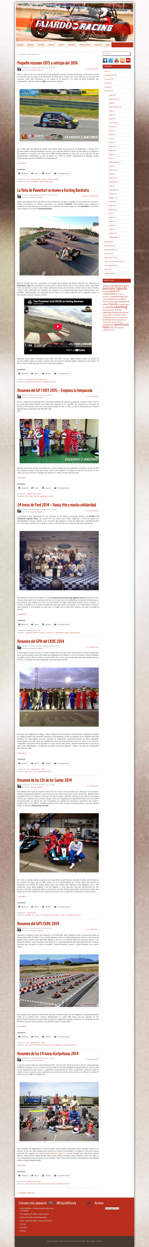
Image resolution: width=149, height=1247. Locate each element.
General (44, 179)
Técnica (51, 45)
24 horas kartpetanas (37, 1184)
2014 (26, 771)
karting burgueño (55, 1045)
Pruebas (107, 254)
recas (30, 496)
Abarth (111, 95)
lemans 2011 (107, 315)
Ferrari (111, 135)
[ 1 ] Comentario (92, 69)
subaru (111, 221)
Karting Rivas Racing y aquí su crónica (56, 1153)
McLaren (112, 178)
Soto (121, 322)
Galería (61, 45)
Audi (110, 111)
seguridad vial (110, 258)
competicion (111, 299)
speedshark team (46, 181)
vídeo (56, 179)
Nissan (111, 194)
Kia (110, 158)
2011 (109, 286)
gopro (127, 304)
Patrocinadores (85, 45)
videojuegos (109, 273)
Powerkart (35, 181)
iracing (107, 83)
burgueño (105, 291)
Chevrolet (112, 123)
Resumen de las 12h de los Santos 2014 (44, 780)
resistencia (50, 632)
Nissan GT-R (114, 317)
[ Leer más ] (21, 163)
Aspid (111, 103)
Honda (111, 150)
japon (104, 307)
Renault (112, 210)
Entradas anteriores (26, 1193)
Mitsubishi (113, 190)
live (112, 315)
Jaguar (111, 154)
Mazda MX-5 (117, 315)
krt (26, 496)
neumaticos (109, 246)
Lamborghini (114, 162)
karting (51, 179)
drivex (123, 299)
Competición (35, 179)
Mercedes (112, 182)
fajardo (113, 304)
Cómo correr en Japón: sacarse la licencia (36, 1221)
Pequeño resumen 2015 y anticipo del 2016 (47, 62)
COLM (104, 299)
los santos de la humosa (41, 915)
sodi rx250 (38, 382)
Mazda (111, 174)
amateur (116, 285)
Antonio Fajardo (37, 70)
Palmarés (71, 45)
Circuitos (41, 45)
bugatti (111, 119)
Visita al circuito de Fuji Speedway (33, 1217)
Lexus (111, 166)
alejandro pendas (32, 632)
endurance (106, 302)
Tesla (111, 229)
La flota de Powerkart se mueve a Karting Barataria (53, 190)
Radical (111, 206)
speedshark (108, 325)
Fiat (110, 138)
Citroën (112, 127)
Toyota (111, 233)
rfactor (105, 322)
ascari (27, 181)
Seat (110, 213)
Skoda (111, 217)
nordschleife (123, 317)
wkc (113, 330)
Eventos (30, 45)
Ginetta (112, 146)
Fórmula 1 (121, 304)
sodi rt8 (36, 496)
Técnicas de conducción (113, 261)
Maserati (112, 170)
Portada (20, 45)
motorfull (108, 242)
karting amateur (109, 310)
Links (108, 45)
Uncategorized (110, 265)
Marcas (107, 91)
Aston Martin (114, 107)
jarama (42, 632)
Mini (111, 186)
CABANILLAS (114, 291)
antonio (125, 286)
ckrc (28, 179)
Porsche (112, 202)
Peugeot (112, 198)
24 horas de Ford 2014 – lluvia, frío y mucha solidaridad (56, 504)
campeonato (110, 293)
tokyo (112, 328)
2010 (105, 286)
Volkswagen (113, 237)
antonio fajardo (35, 1045)
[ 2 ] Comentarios (92, 511)
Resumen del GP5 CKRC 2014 (38, 923)
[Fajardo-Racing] (74, 22)
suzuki (111, 225)
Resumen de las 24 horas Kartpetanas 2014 (47, 1053)
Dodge (111, 131)
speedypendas (74, 632)
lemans (126, 313)
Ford (38, 630)
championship (116, 297)
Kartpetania (51, 1184)
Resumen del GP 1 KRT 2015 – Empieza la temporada (54, 390)
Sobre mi (98, 45)
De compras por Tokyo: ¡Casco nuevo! (34, 1214)
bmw (111, 115)
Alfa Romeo (113, 99)
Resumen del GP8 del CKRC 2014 (40, 641)
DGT (119, 299)
